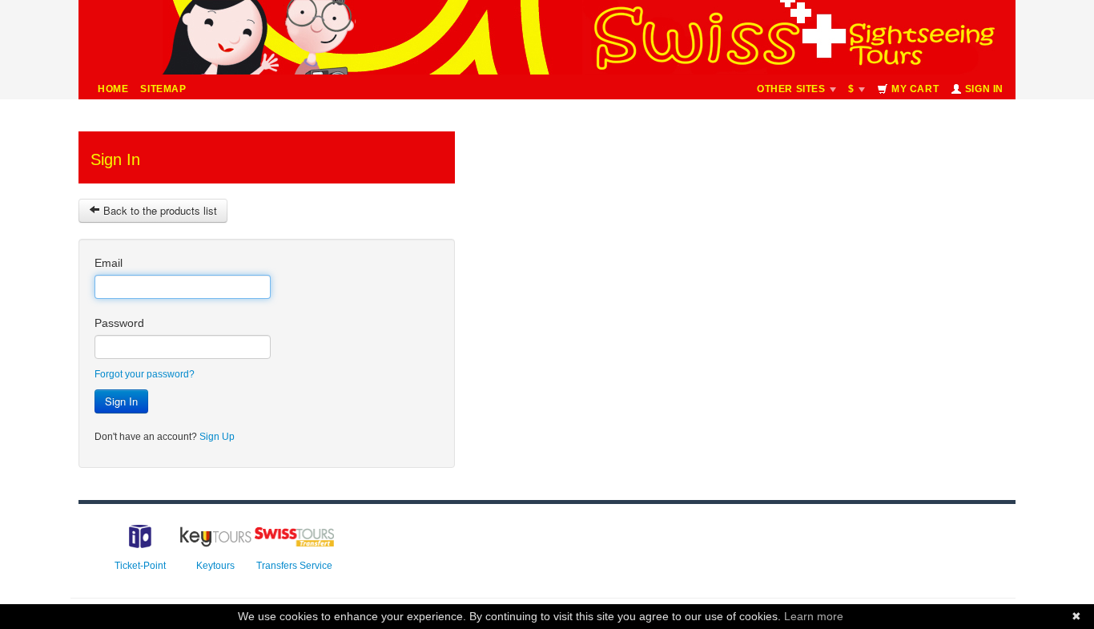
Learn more (813, 616)
